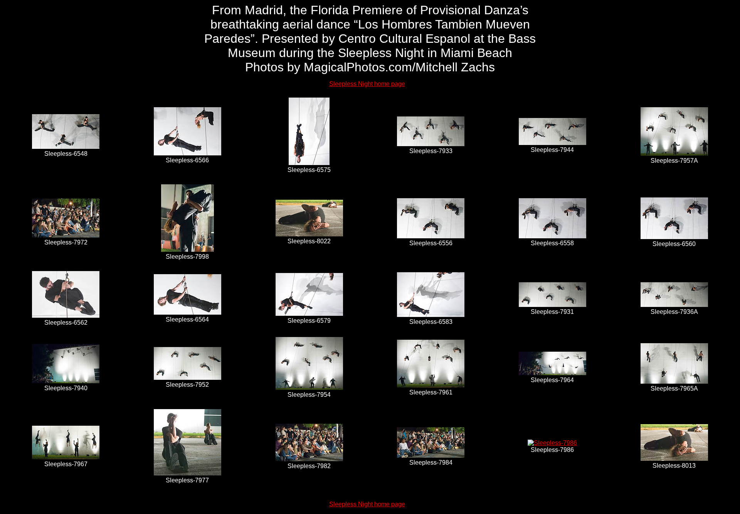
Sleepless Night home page (367, 84)
